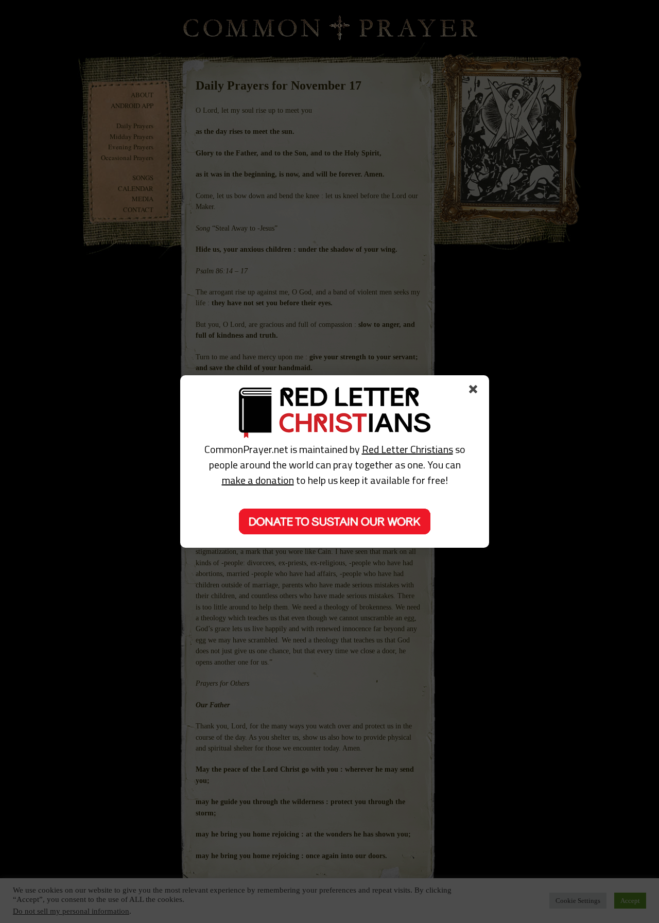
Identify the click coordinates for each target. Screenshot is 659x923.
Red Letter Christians (407, 449)
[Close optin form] (475, 391)
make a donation (258, 480)
